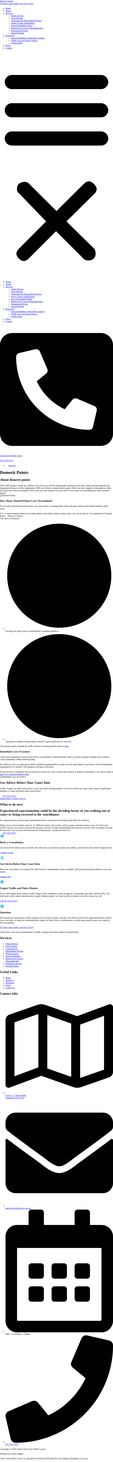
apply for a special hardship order (14, 774)
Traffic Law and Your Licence (24, 40)
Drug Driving (17, 18)
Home (8, 8)
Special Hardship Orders (21, 26)
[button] (56, 164)
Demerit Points (17, 33)
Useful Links (16, 43)
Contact (9, 48)
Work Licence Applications (23, 23)
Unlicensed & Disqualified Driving (26, 21)
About (8, 11)
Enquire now (5, 877)
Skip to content (6, 1)
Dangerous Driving (19, 30)
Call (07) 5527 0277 (9, 901)
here (66, 746)
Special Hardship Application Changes (28, 38)
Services (9, 13)
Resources (10, 35)
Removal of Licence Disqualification (27, 28)
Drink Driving (17, 16)
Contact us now (7, 852)
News (8, 45)
